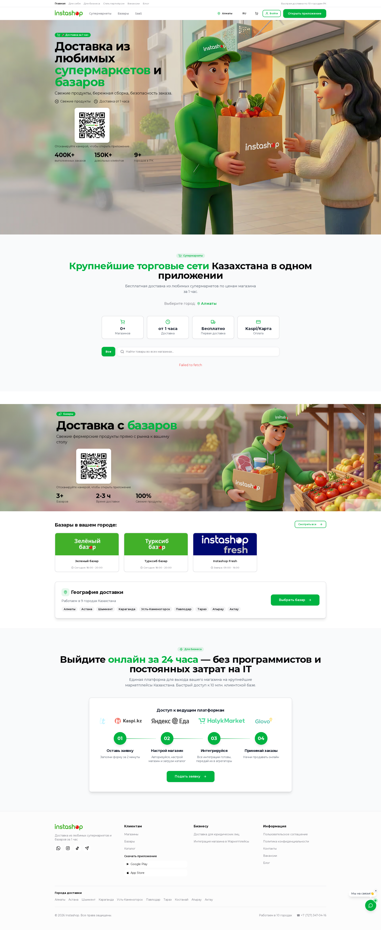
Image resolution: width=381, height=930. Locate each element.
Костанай (181, 899)
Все (108, 351)
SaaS (138, 13)
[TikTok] (77, 848)
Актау (209, 899)
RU (244, 13)
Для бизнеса (92, 3)
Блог (146, 3)
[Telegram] (86, 848)
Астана (73, 899)
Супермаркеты (100, 13)
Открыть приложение (304, 13)
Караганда (106, 899)
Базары (123, 13)
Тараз (168, 899)
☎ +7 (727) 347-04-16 (311, 915)
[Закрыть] (376, 891)
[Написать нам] (370, 905)
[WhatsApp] (58, 848)
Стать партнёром (113, 3)
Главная (60, 3)
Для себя (75, 3)
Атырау (196, 899)
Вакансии (134, 3)
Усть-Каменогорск (130, 899)
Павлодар (153, 899)
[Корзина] (256, 13)
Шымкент (88, 899)
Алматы (209, 303)
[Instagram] (67, 848)
